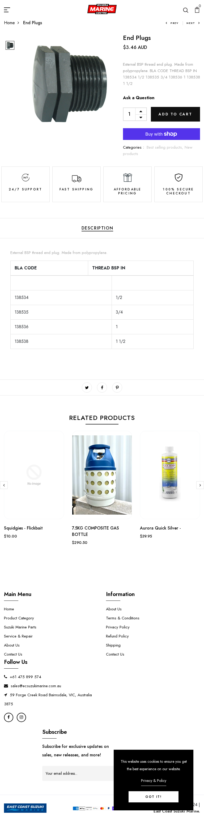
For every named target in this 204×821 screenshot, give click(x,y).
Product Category (19, 618)
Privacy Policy (118, 627)
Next (190, 23)
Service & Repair (18, 636)
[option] (10, 45)
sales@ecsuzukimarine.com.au (36, 686)
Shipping (113, 645)
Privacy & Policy (153, 780)
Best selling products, (166, 147)
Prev (174, 23)
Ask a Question (138, 98)
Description (97, 228)
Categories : (133, 147)
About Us (12, 645)
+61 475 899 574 (25, 677)
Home (9, 23)
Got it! (153, 796)
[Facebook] (8, 717)
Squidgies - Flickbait (23, 528)
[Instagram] (21, 717)
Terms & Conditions (122, 618)
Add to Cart (175, 114)
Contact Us (13, 654)
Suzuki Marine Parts (20, 627)
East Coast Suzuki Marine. (177, 811)
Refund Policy (117, 636)
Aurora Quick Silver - (160, 528)
